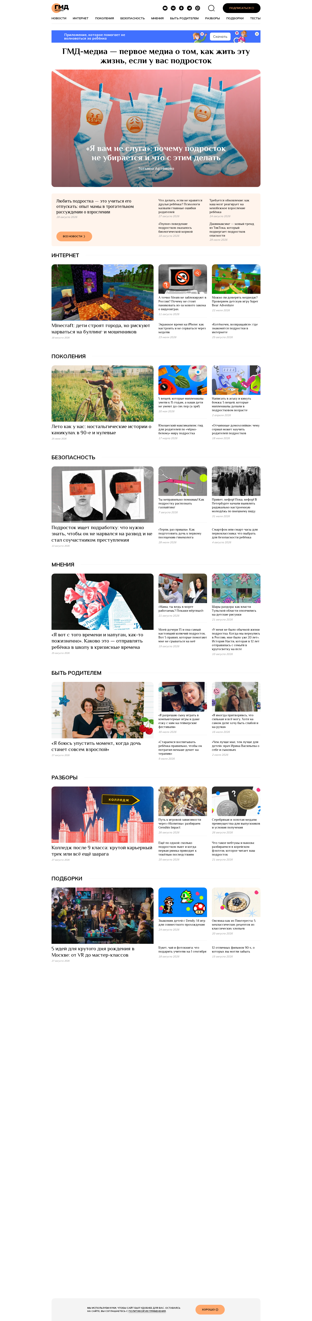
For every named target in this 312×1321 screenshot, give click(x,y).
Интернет (81, 18)
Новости (59, 18)
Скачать (220, 36)
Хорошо (208, 1309)
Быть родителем (184, 18)
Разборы (212, 18)
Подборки (235, 18)
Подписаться (240, 8)
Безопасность (132, 18)
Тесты (255, 18)
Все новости (72, 236)
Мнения (157, 18)
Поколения (104, 18)
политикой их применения (147, 1311)
